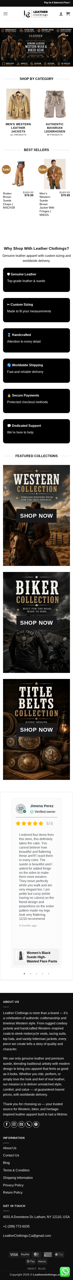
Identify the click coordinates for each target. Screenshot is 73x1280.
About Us (9, 1148)
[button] (5, 14)
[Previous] (3, 114)
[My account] (61, 13)
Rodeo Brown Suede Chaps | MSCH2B (9, 200)
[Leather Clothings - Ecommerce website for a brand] (35, 14)
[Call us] (28, 1124)
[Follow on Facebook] (6, 1124)
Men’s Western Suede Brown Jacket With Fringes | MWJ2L (47, 204)
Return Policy (13, 1192)
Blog (6, 1163)
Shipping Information (18, 1177)
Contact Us (11, 1155)
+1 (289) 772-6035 (16, 1226)
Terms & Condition (16, 1170)
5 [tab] (49, 974)
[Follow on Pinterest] (36, 1124)
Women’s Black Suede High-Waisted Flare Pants (42, 957)
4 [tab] (43, 974)
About (31, 1268)
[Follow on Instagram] (14, 1124)
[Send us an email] (21, 1124)
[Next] (69, 114)
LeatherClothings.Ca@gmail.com (27, 1235)
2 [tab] (30, 974)
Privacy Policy (13, 1185)
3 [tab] (36, 974)
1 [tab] (24, 974)
